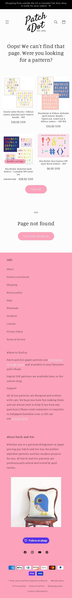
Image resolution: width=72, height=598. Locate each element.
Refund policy (57, 581)
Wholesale (13, 308)
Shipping (12, 284)
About (10, 269)
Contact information (37, 591)
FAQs (9, 300)
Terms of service (37, 586)
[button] (7, 22)
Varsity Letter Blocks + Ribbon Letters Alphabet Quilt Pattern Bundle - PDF (18, 114)
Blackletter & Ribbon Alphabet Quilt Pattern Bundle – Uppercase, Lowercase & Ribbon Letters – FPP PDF (53, 117)
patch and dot (22, 581)
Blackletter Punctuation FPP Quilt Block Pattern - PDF (53, 162)
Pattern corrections (18, 276)
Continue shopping (36, 236)
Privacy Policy (15, 331)
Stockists (12, 315)
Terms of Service (16, 339)
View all (36, 189)
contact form (20, 418)
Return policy (14, 292)
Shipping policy (55, 586)
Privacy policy (19, 586)
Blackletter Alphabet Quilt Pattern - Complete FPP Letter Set (18, 172)
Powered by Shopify (38, 581)
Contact (11, 323)
